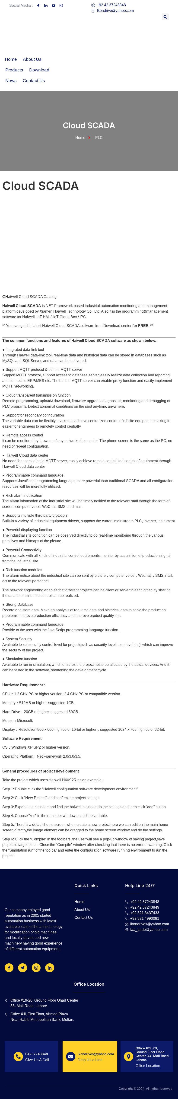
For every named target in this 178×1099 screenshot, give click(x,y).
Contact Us (34, 80)
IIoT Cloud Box (64, 317)
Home (11, 59)
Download (39, 69)
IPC (83, 317)
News (11, 80)
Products (14, 69)
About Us (32, 59)
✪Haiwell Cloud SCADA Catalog (29, 297)
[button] (165, 16)
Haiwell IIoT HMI (36, 317)
